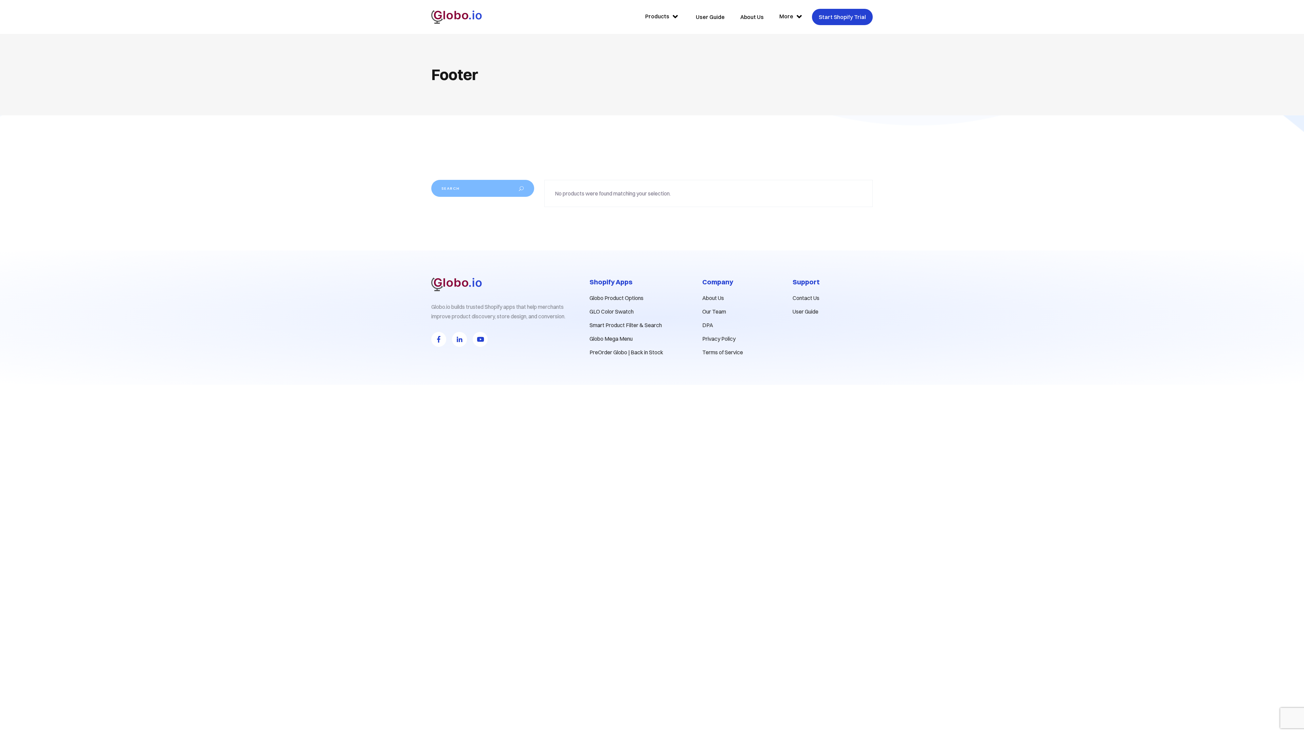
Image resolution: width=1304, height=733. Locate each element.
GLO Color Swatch (612, 311)
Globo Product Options (617, 298)
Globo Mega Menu (611, 338)
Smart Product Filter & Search (626, 325)
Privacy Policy (719, 338)
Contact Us (806, 298)
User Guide (805, 311)
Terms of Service (722, 352)
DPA (707, 325)
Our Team (714, 311)
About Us (713, 298)
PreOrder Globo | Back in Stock (626, 352)
